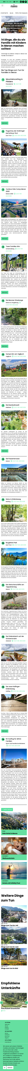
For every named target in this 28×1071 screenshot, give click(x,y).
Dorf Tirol (7, 1036)
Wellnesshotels (8, 858)
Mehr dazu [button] (4, 123)
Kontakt (7, 1029)
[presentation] (1, 1002)
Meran (6, 1033)
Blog (11, 13)
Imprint (6, 1027)
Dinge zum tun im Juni (9, 947)
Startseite (4, 13)
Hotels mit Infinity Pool (11, 883)
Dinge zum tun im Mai (9, 968)
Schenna (7, 1034)
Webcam (7, 1024)
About (6, 1026)
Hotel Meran (8, 1042)
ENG (10, 1)
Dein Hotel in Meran (9, 833)
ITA (7, 1)
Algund (6, 1037)
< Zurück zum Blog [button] (7, 809)
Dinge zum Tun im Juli (9, 925)
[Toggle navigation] (2, 5)
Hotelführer (8, 1040)
